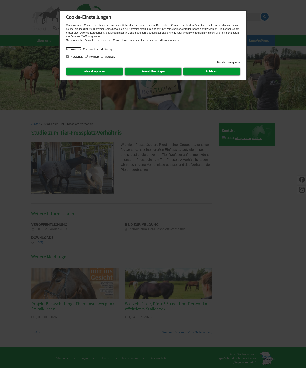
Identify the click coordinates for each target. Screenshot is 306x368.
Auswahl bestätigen (153, 71)
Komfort (94, 56)
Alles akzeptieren (94, 71)
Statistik (109, 56)
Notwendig (77, 56)
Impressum (73, 49)
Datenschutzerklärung (97, 49)
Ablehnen (211, 71)
